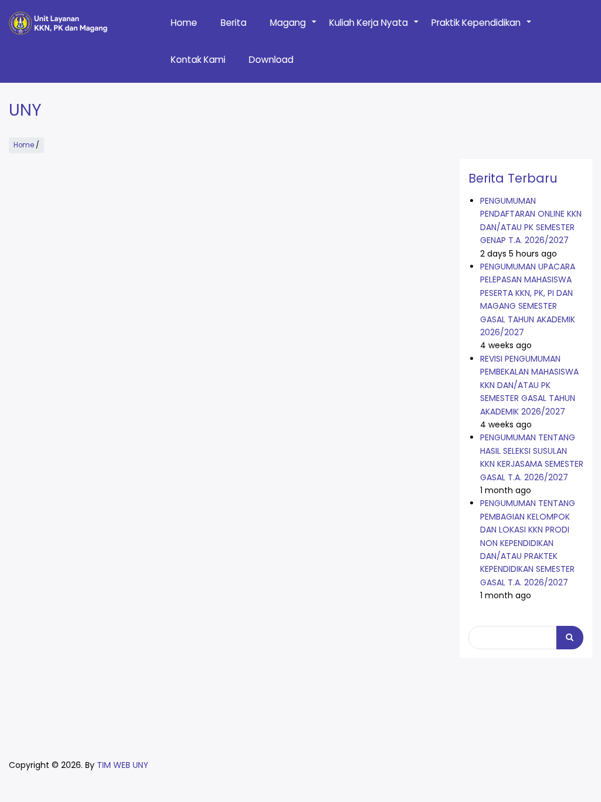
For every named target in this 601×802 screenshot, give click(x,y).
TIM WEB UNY (122, 765)
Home (184, 22)
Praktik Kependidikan (481, 28)
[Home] (58, 23)
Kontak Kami (198, 59)
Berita (234, 22)
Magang (294, 28)
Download (271, 59)
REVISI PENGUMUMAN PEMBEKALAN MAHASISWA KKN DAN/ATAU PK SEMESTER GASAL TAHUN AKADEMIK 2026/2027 (529, 385)
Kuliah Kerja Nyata (374, 28)
